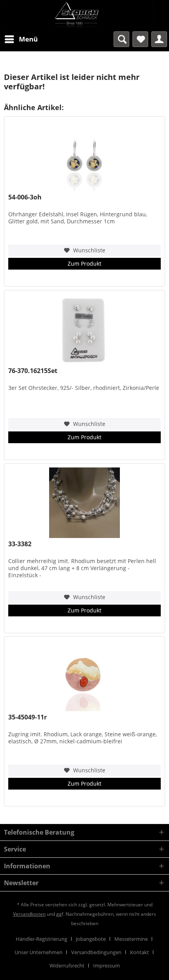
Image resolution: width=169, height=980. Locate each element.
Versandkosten (29, 914)
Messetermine (131, 938)
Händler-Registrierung (41, 938)
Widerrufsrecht (67, 965)
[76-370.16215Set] (84, 329)
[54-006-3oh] (84, 156)
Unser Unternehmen (38, 952)
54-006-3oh (25, 197)
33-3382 (19, 544)
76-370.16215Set (32, 371)
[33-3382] (84, 502)
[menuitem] (21, 39)
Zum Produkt (84, 263)
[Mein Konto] (159, 39)
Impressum (106, 965)
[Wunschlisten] (140, 39)
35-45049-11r (27, 717)
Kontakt (139, 952)
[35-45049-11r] (84, 676)
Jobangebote (91, 938)
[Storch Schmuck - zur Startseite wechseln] (84, 13)
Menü (28, 38)
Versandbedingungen (96, 952)
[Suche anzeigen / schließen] (121, 39)
